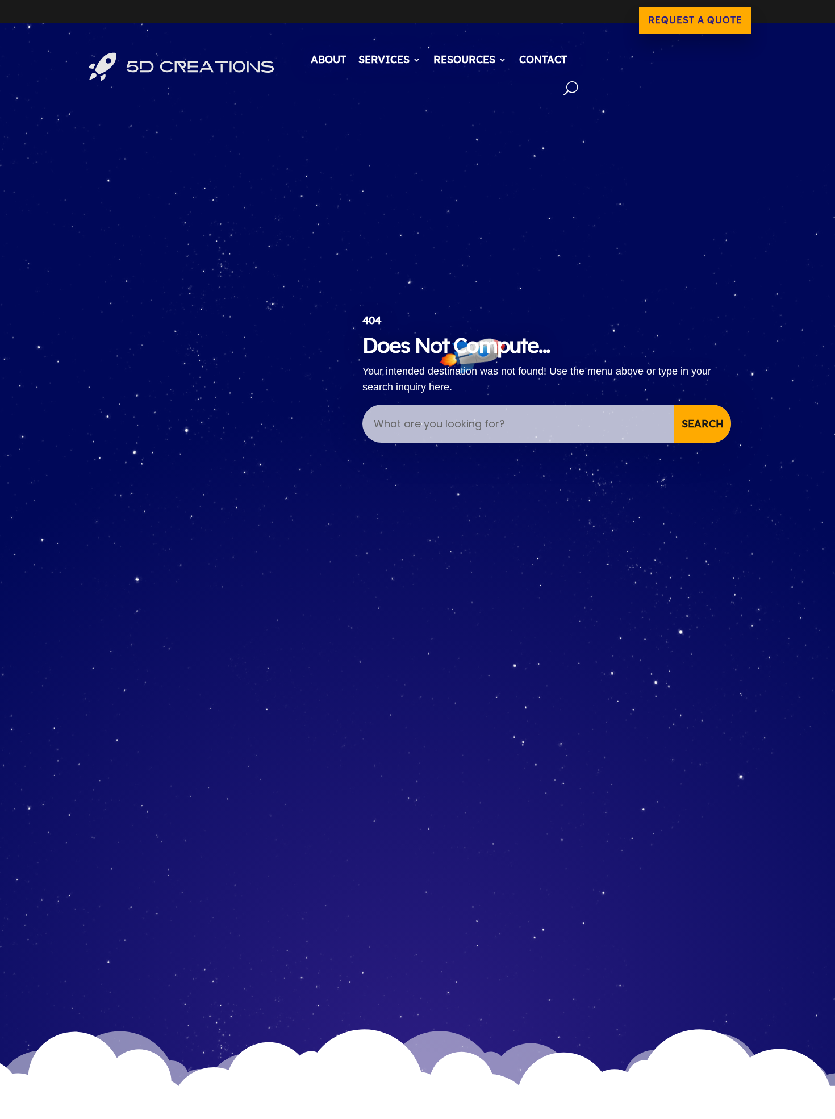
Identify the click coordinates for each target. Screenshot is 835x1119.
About (328, 59)
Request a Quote (695, 20)
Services (384, 59)
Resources (464, 59)
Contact (543, 59)
